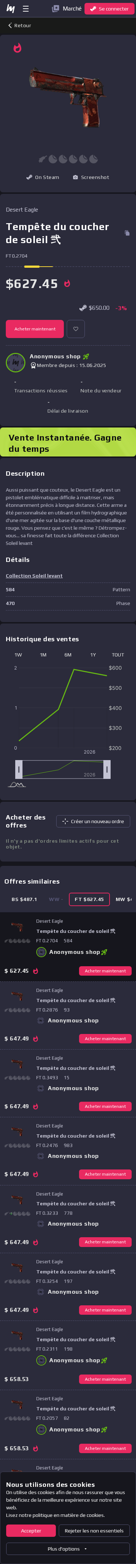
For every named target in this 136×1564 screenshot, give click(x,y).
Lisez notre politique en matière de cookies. (55, 1515)
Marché (72, 8)
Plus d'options (64, 1549)
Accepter (31, 1531)
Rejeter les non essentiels (94, 1531)
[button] (91, 177)
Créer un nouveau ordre (97, 821)
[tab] (24, 899)
